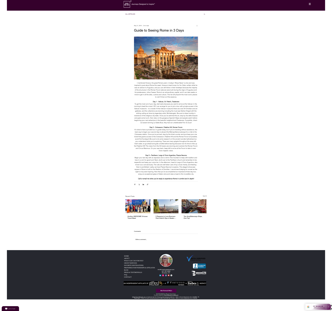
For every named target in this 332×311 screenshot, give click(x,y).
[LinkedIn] (160, 275)
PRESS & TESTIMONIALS (133, 272)
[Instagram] (163, 275)
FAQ (125, 275)
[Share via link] (147, 184)
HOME (126, 256)
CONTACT (128, 277)
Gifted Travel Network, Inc (138, 297)
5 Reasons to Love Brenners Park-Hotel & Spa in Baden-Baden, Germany (165, 217)
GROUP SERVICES (130, 263)
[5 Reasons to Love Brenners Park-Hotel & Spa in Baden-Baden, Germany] (166, 206)
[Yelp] (171, 275)
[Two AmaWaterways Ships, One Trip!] (194, 206)
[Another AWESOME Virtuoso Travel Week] (137, 206)
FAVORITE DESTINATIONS (133, 265)
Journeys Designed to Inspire (142, 4)
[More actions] (197, 26)
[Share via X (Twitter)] (139, 184)
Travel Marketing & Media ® (171, 295)
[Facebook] (166, 275)
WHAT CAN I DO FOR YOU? (133, 261)
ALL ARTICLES (130, 14)
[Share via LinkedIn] (143, 184)
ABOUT (127, 258)
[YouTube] (168, 275)
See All (205, 196)
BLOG (126, 270)
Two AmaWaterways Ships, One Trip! (193, 217)
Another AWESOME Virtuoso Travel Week (138, 217)
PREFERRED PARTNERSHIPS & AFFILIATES (136, 268)
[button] (310, 4)
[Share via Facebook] (135, 184)
